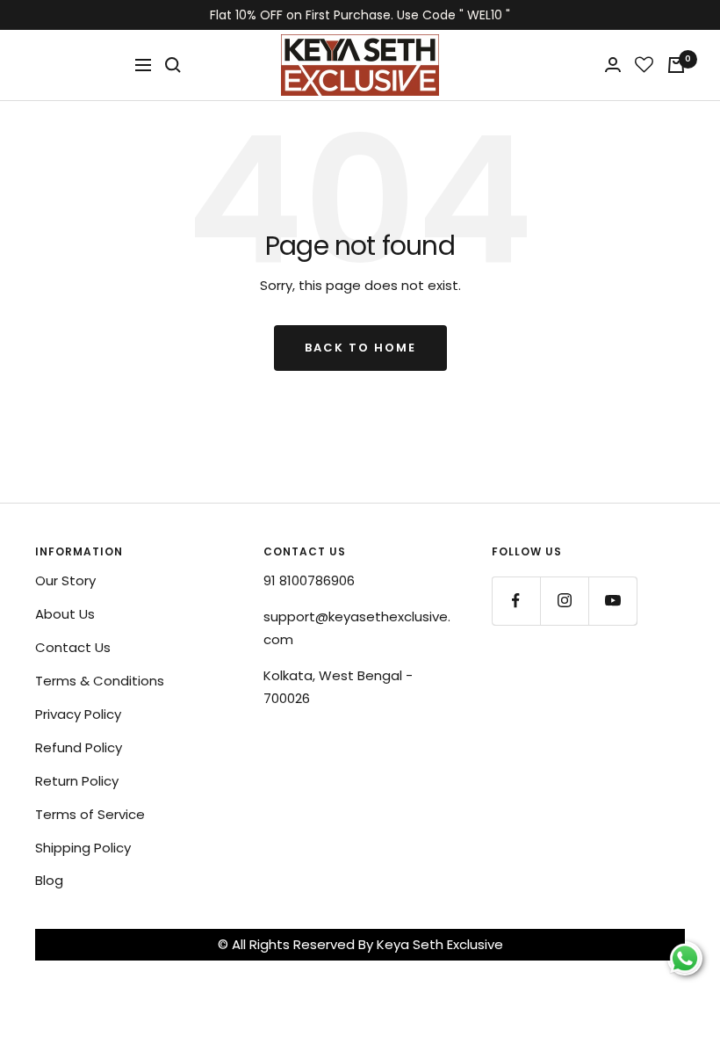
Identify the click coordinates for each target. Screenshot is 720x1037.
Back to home (360, 347)
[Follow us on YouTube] (612, 601)
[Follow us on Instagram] (564, 601)
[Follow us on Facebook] (516, 601)
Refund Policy (78, 747)
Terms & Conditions (99, 680)
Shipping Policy (83, 847)
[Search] (173, 65)
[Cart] (676, 65)
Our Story (65, 580)
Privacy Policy (78, 714)
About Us (65, 614)
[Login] (613, 64)
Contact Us (73, 647)
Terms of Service (90, 814)
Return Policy (77, 781)
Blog (49, 880)
